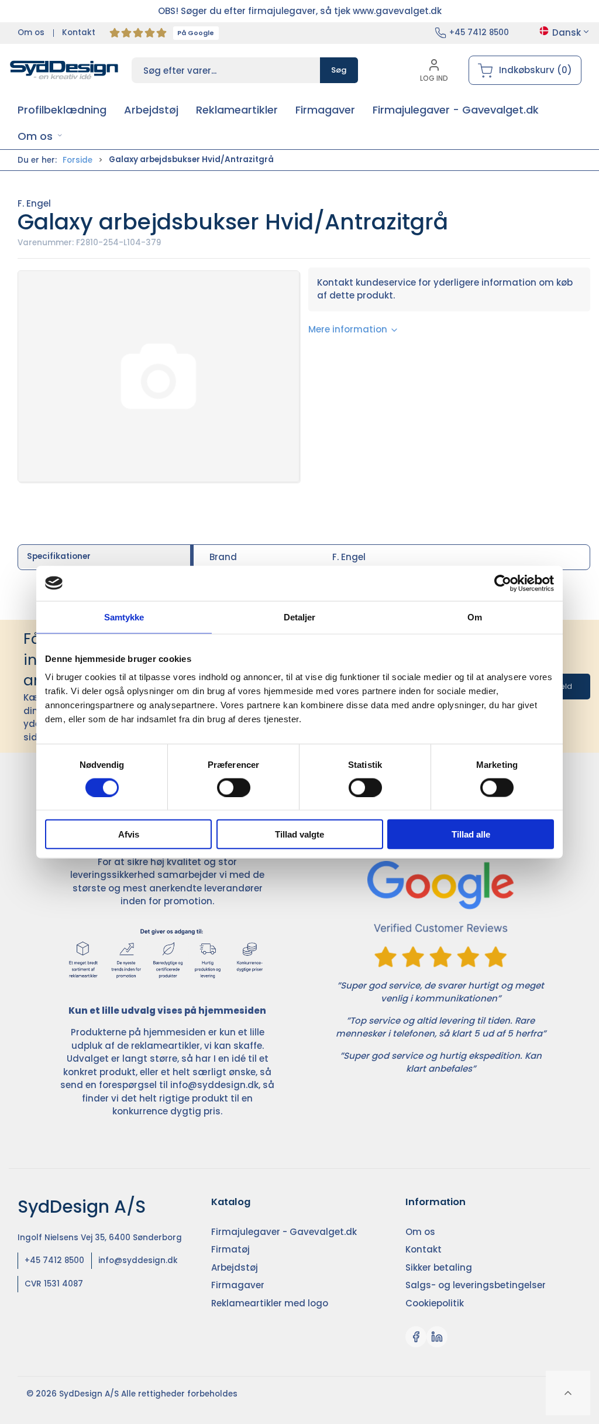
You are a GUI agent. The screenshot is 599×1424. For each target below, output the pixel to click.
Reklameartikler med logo (269, 1303)
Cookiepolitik (434, 1303)
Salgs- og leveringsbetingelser (475, 1285)
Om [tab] (474, 617)
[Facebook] (415, 1336)
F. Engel (34, 203)
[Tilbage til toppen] (568, 1393)
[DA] (64, 70)
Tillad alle (471, 834)
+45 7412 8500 (479, 32)
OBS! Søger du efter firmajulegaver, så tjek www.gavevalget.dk (300, 11)
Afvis (128, 834)
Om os (31, 32)
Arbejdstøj (234, 1267)
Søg (339, 70)
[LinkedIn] (436, 1336)
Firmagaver (237, 1285)
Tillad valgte (299, 834)
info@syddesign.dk (214, 1085)
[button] (40, 136)
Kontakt (78, 32)
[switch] (233, 787)
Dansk (566, 32)
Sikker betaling (438, 1267)
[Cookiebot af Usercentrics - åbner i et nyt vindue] (503, 583)
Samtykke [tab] (124, 617)
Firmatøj (230, 1249)
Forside (77, 160)
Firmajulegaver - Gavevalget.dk (284, 1232)
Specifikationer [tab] (59, 556)
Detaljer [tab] (300, 617)
